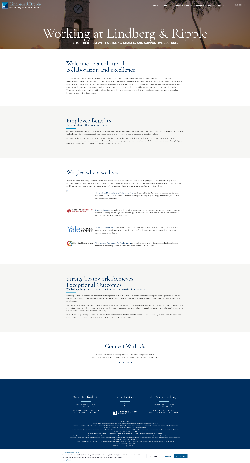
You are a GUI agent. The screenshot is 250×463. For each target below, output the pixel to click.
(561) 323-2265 (168, 404)
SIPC (157, 423)
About (156, 5)
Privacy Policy (125, 421)
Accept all (180, 456)
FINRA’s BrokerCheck (140, 427)
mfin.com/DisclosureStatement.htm (131, 429)
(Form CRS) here (132, 431)
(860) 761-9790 (89, 404)
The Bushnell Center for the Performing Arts (114, 193)
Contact (221, 5)
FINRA (153, 423)
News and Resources (205, 5)
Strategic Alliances (183, 5)
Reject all (167, 456)
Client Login (240, 5)
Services (166, 5)
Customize (153, 456)
